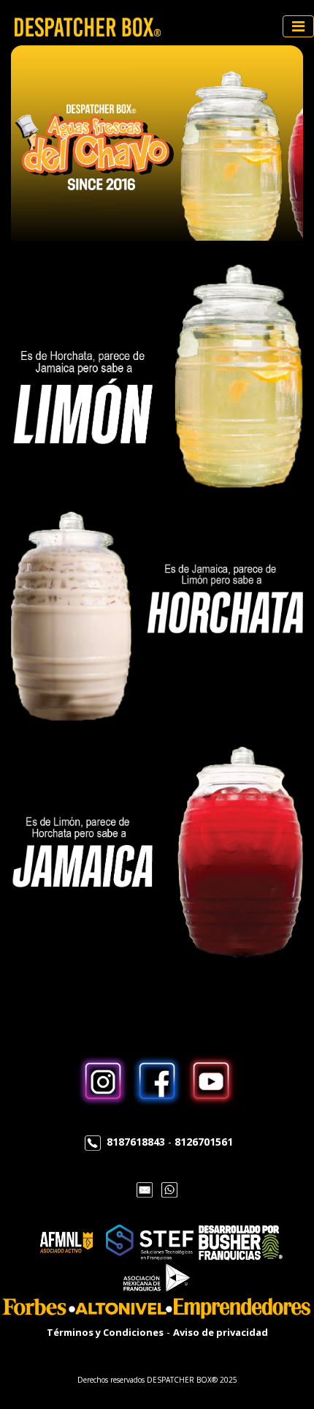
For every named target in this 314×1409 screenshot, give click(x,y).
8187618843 (136, 1142)
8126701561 (204, 1142)
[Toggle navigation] (298, 26)
